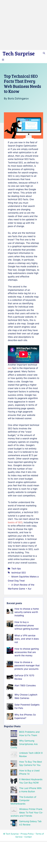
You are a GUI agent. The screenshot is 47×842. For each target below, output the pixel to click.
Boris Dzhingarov (18, 98)
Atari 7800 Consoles (25, 685)
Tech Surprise (19, 53)
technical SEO (18, 572)
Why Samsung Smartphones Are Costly (24, 744)
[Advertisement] (23, 25)
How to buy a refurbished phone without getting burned (26, 625)
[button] (44, 53)
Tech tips (16, 568)
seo (10, 368)
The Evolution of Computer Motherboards (23, 800)
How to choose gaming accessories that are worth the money (26, 652)
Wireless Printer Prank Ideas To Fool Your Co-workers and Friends (27, 812)
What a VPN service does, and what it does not (26, 639)
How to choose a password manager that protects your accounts (27, 665)
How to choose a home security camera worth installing (26, 612)
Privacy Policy (27, 834)
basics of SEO (15, 522)
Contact (28, 837)
